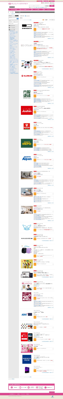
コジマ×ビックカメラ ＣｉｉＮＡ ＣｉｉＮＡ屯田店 (37, 83)
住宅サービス (12, 65)
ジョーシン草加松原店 (37, 116)
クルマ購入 (12, 51)
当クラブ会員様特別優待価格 (44, 67)
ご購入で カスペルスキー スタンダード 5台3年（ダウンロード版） (44, 370)
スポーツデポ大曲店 (36, 150)
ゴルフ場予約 (12, 55)
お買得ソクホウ (12, 52)
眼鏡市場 (42, 7)
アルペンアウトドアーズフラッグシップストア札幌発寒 (37, 166)
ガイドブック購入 (13, 36)
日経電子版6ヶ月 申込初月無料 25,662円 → (44, 238)
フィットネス (12, 54)
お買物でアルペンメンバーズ (44, 144)
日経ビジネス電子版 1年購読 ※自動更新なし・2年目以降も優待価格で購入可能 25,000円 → (44, 275)
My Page (52, 2)
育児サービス (12, 56)
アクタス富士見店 (36, 181)
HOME (43, 2)
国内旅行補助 (12, 38)
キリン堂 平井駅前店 (37, 134)
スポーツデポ (39, 7)
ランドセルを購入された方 (44, 229)
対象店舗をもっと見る (51, 38)
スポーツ (12, 53)
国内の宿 (12, 37)
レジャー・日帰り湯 (14, 40)
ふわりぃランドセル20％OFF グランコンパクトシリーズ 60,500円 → (44, 256)
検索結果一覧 (13, 13)
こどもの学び (12, 67)
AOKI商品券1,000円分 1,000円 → (42, 316)
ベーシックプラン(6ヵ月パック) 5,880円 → (43, 339)
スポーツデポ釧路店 (36, 149)
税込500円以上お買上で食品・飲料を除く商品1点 (44, 127)
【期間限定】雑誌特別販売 (14, 73)
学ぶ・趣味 (12, 66)
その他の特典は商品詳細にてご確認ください (48, 240)
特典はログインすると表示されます (41, 111)
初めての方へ (47, 2)
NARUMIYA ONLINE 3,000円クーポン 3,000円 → (44, 360)
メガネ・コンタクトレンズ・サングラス (43, 95)
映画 (11, 45)
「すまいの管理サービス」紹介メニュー (14, 33)
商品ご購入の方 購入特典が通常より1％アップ (44, 48)
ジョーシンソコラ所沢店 (37, 118)
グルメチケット (13, 44)
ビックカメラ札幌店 (36, 80)
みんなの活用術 (12, 72)
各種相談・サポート (13, 64)
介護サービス (12, 57)
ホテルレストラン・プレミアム (14, 42)
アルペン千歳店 (36, 163)
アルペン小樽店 (36, 164)
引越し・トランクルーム (14, 61)
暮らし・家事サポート (14, 62)
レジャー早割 (35, 7)
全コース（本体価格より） (41, 327)
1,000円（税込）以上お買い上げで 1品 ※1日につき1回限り (44, 298)
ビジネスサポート (13, 68)
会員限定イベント (13, 39)
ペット (11, 63)
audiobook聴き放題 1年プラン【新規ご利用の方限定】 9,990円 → (44, 288)
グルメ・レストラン (14, 43)
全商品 (39, 176)
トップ (9, 13)
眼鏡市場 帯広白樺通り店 (37, 100)
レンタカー (45, 7)
